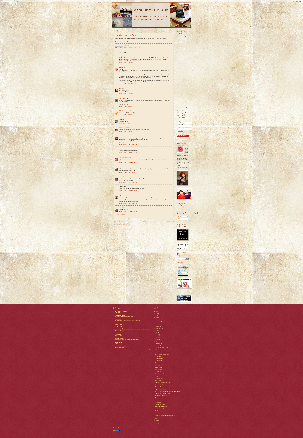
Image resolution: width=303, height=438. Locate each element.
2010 (155, 317)
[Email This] (116, 47)
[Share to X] (119, 47)
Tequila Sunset (158, 400)
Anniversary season (119, 343)
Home (144, 221)
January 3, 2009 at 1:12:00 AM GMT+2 (128, 144)
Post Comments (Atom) (125, 224)
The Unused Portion (120, 315)
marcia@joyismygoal (124, 127)
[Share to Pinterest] (122, 47)
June (157, 335)
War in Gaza (137, 47)
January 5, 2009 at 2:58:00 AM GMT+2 (128, 203)
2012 (155, 313)
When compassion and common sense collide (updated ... (168, 391)
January (157, 345)
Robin (120, 67)
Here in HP (117, 323)
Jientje (120, 88)
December (158, 321)
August (157, 330)
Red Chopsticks (158, 360)
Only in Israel (131, 47)
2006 (155, 423)
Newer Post (117, 221)
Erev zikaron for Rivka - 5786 (121, 332)
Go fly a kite (158, 397)
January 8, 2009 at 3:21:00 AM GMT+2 (128, 211)
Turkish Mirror (158, 363)
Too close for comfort (125, 35)
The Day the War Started (161, 406)
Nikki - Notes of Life (123, 110)
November (158, 324)
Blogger (154, 434)
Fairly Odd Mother (123, 157)
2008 (155, 418)
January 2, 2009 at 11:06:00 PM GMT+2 (128, 106)
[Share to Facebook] (120, 47)
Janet (120, 207)
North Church (158, 402)
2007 (155, 421)
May (157, 337)
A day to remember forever (161, 376)
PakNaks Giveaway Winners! (162, 349)
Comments (181, 219)
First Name (180, 124)
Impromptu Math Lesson (160, 389)
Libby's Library (122, 98)
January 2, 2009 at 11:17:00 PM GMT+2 (128, 123)
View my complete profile (182, 167)
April (157, 339)
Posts (180, 216)
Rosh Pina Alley (158, 387)
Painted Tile (158, 371)
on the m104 (118, 334)
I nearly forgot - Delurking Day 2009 (163, 393)
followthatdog (122, 176)
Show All (148, 349)
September (158, 328)
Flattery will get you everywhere (162, 382)
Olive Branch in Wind (160, 373)
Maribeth (121, 136)
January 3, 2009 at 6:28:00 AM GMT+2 (128, 172)
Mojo (120, 195)
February (158, 343)
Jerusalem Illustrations (120, 324)
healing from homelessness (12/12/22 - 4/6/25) (125, 316)
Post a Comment (121, 214)
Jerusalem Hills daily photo (121, 346)
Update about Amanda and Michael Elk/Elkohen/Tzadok (127, 339)
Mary (120, 167)
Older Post (170, 221)
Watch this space (159, 369)
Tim (120, 119)
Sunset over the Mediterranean (162, 354)
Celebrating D (118, 312)
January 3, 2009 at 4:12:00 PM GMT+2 (128, 190)
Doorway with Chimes (160, 404)
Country (179, 127)
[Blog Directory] (116, 431)
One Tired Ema (118, 342)
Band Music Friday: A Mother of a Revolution (124, 328)
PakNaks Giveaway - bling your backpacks (165, 352)
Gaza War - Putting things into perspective (165, 415)
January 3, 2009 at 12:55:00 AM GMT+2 (128, 131)
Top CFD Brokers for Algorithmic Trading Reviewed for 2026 (127, 320)
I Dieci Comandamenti (119, 347)
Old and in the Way (159, 384)
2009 (155, 320)
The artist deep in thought (161, 395)
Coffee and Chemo (119, 330)
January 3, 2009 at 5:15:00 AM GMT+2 (128, 162)
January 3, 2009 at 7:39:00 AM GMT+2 (128, 182)
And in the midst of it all (160, 410)
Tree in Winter (158, 380)
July (157, 332)
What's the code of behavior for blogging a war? (166, 408)
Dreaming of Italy (159, 358)
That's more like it (159, 367)
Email (179, 121)
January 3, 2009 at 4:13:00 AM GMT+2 (128, 152)
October (157, 326)
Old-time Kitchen (159, 356)
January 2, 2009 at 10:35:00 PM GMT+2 (128, 62)
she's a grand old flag (119, 335)
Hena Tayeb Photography (121, 311)
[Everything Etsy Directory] (183, 275)
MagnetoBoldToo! (119, 319)
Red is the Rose (159, 378)
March (157, 341)
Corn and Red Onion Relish (161, 347)
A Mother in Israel (119, 338)
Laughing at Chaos (119, 326)
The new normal (158, 365)
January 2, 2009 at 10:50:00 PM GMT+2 (128, 83)
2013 (155, 311)
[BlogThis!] (117, 47)
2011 (155, 315)
